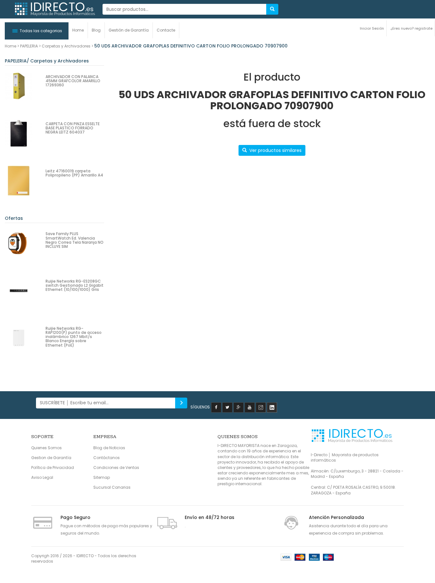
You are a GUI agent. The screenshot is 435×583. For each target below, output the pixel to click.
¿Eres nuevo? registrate (411, 28)
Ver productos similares (275, 150)
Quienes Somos (46, 447)
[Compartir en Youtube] (250, 407)
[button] (36, 31)
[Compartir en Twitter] (227, 407)
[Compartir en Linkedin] (272, 407)
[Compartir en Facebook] (216, 407)
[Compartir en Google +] (238, 407)
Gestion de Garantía (51, 457)
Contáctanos (106, 457)
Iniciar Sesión (372, 28)
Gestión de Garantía (129, 30)
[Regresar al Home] (54, 9)
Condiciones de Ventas (116, 467)
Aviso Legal (42, 477)
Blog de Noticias (109, 447)
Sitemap (101, 477)
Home (78, 30)
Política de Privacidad (52, 467)
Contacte (166, 30)
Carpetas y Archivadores (66, 46)
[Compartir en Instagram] (261, 407)
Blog (96, 30)
